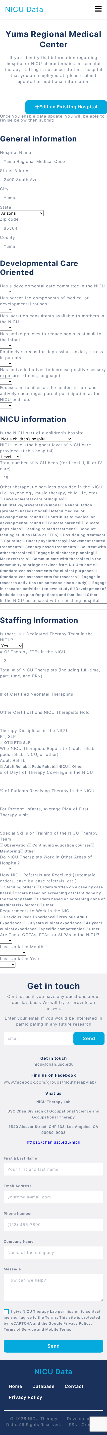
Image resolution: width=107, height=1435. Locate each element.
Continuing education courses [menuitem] (61, 845)
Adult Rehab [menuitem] (15, 766)
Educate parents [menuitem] (63, 523)
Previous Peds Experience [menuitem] (28, 917)
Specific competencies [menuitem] (62, 929)
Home (15, 1386)
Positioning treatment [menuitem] (84, 535)
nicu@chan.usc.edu (54, 1064)
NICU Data (24, 9)
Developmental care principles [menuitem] (33, 499)
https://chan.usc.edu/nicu (53, 1142)
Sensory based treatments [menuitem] (50, 547)
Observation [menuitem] (15, 845)
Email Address (18, 1186)
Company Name (19, 1241)
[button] (66, 107)
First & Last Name (20, 1158)
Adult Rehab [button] (13, 760)
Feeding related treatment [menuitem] (49, 529)
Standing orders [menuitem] (19, 887)
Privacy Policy (25, 1397)
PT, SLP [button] (8, 736)
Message (12, 1269)
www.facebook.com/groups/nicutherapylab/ (50, 1082)
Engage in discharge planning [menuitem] (64, 553)
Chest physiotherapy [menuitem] (45, 541)
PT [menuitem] (16, 742)
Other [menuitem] (92, 594)
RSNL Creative (84, 1424)
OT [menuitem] (6, 742)
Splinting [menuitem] (12, 541)
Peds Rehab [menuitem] (42, 766)
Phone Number (18, 1213)
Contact (74, 1386)
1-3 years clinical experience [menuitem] (53, 923)
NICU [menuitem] (62, 766)
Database (43, 1386)
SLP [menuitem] (26, 742)
